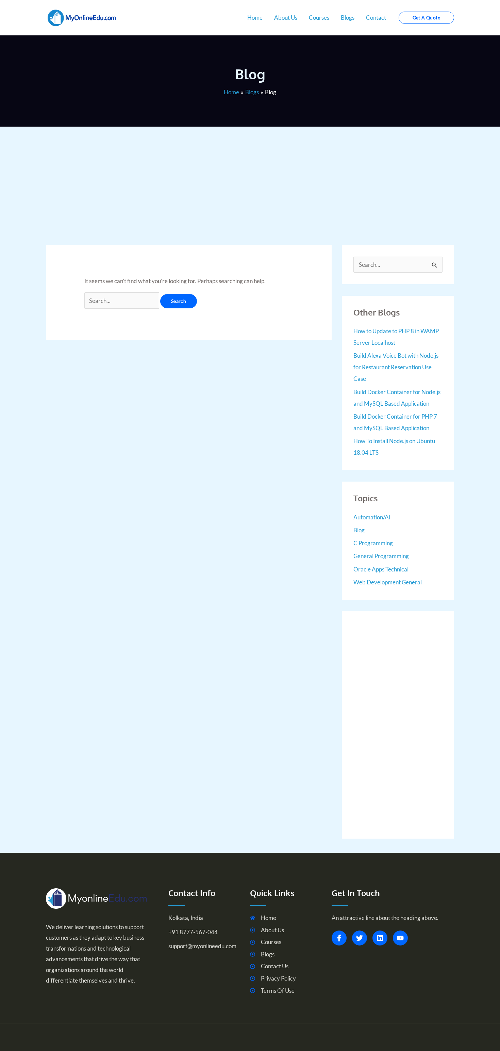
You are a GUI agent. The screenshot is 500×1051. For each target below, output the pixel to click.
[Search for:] (122, 300)
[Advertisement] (250, 174)
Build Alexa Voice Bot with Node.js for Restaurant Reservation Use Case (395, 367)
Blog (359, 530)
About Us (285, 17)
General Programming (381, 556)
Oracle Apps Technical (381, 569)
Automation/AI (371, 517)
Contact (376, 17)
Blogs (347, 17)
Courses (319, 17)
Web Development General (387, 582)
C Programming (373, 543)
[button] (426, 18)
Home (255, 17)
